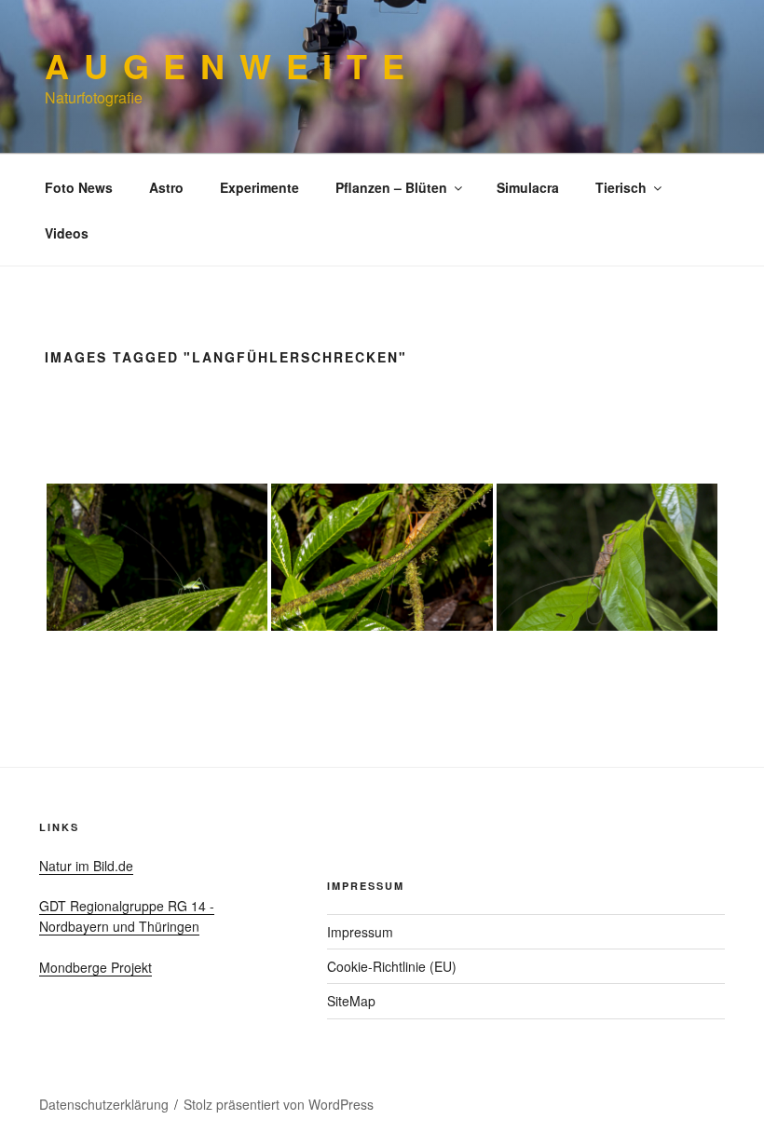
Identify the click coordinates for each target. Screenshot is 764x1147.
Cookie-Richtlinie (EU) (392, 966)
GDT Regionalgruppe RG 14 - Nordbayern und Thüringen (126, 915)
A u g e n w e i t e (226, 65)
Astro (166, 187)
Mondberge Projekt (95, 967)
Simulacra (528, 187)
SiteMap (351, 1000)
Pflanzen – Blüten (391, 187)
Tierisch (621, 187)
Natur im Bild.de (86, 865)
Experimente (259, 187)
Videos (67, 233)
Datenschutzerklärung (104, 1104)
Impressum (360, 931)
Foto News (79, 187)
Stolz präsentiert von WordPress (279, 1104)
